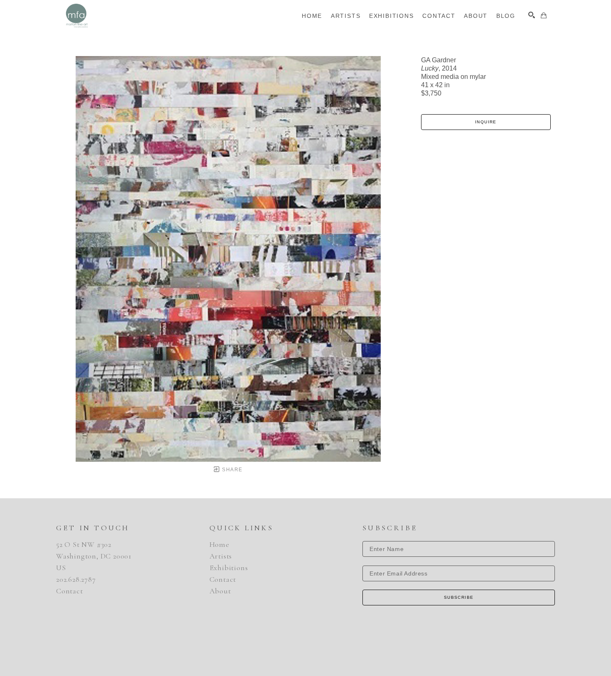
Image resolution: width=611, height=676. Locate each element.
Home (219, 544)
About (220, 591)
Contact (69, 591)
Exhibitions (228, 567)
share (231, 470)
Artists (220, 556)
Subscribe (459, 597)
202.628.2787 (76, 579)
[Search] (531, 15)
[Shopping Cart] (544, 15)
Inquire (486, 122)
